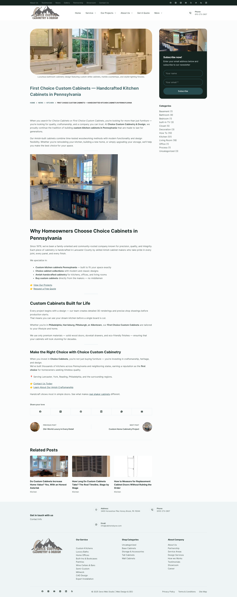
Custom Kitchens (84, 548)
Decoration (165, 129)
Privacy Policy (168, 591)
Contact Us (104, 3)
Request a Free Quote (44, 288)
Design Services (176, 555)
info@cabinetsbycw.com (111, 526)
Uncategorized (167, 151)
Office (162, 144)
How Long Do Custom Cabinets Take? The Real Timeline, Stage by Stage (90, 484)
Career (171, 568)
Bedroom (164, 118)
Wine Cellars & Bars (85, 565)
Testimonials (47, 3)
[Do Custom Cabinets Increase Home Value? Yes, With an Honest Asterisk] (49, 466)
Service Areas (174, 551)
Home (78, 13)
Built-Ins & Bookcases (86, 558)
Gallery (67, 3)
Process (163, 147)
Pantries (80, 562)
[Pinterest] (81, 411)
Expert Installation (85, 579)
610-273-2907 (201, 14)
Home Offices (82, 555)
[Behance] (196, 3)
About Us (34, 3)
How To (163, 133)
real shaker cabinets (99, 394)
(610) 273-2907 (163, 511)
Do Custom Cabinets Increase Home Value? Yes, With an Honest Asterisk (48, 484)
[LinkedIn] (101, 411)
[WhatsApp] (122, 411)
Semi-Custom (82, 568)
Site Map (203, 591)
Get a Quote (143, 13)
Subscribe (183, 91)
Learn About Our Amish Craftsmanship (53, 387)
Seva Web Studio (106, 591)
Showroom (91, 3)
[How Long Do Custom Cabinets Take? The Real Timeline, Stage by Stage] (91, 466)
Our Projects (107, 13)
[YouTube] (181, 3)
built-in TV (164, 122)
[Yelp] (191, 3)
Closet (162, 125)
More (157, 13)
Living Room (165, 140)
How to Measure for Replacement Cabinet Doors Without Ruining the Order (133, 484)
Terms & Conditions (187, 591)
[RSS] (206, 3)
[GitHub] (201, 3)
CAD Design (82, 575)
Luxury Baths (82, 551)
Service (89, 13)
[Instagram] (176, 3)
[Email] (186, 3)
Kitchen (33, 492)
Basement (164, 111)
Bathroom (164, 115)
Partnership (78, 3)
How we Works (175, 558)
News (58, 3)
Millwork (80, 572)
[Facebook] (170, 3)
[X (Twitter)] (60, 411)
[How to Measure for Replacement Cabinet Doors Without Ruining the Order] (133, 466)
